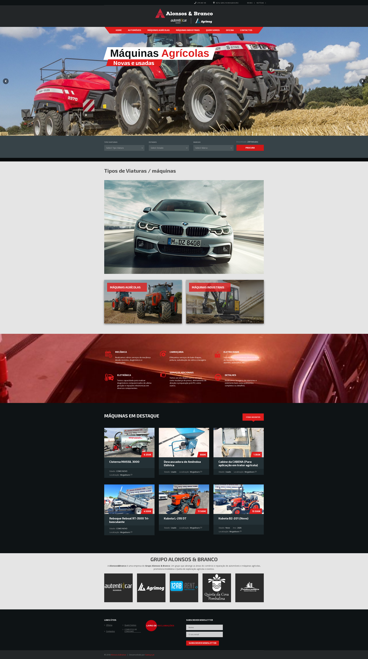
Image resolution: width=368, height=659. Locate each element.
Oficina (230, 30)
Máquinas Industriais (188, 30)
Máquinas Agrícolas (158, 30)
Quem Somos (213, 30)
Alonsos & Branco (118, 654)
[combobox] (124, 148)
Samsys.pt (149, 654)
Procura (250, 147)
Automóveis (134, 30)
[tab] (253, 417)
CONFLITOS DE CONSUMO (130, 630)
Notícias (260, 3)
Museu (250, 3)
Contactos (246, 30)
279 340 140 (201, 3)
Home (119, 30)
